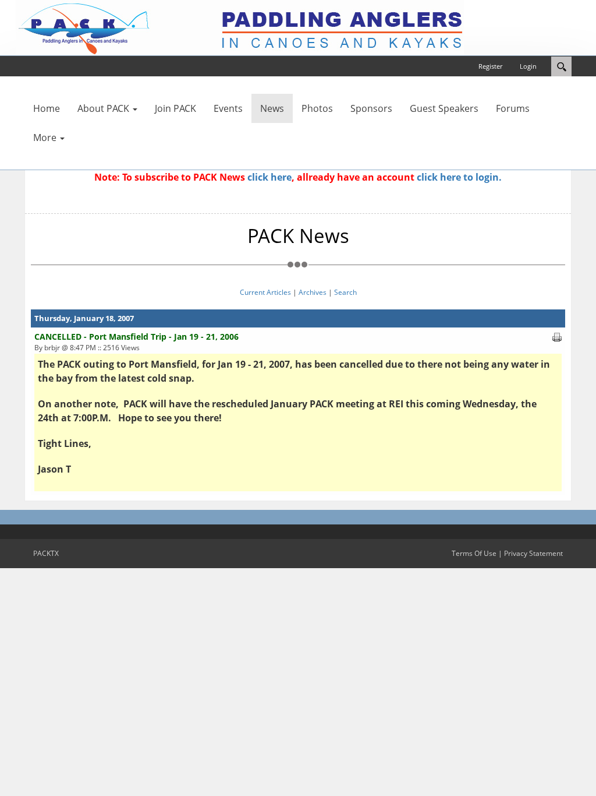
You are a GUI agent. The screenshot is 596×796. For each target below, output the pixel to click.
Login (528, 66)
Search (345, 292)
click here (269, 177)
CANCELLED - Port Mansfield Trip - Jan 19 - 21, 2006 (136, 336)
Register (490, 66)
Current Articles (265, 292)
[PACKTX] (240, 27)
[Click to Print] (557, 336)
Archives (313, 292)
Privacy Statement (533, 553)
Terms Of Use (474, 553)
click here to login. (459, 177)
